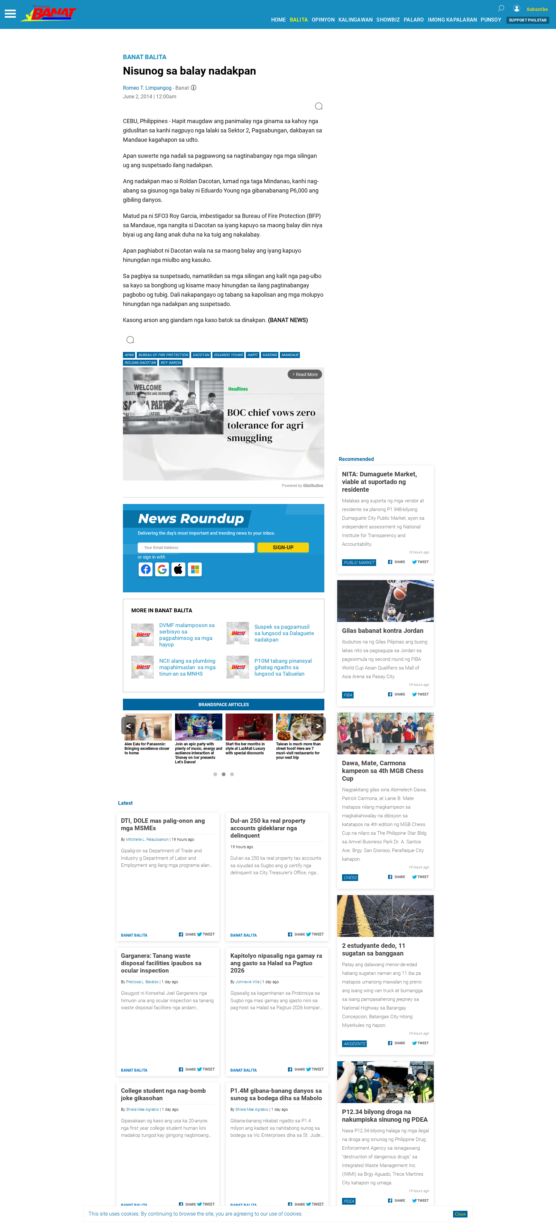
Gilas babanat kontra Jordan (382, 630)
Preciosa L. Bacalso (142, 982)
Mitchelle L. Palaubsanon (147, 839)
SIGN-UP (283, 547)
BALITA (299, 20)
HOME (278, 20)
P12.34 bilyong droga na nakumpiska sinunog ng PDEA (385, 1115)
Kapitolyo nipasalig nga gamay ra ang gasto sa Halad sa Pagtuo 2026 (276, 963)
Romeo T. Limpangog (147, 88)
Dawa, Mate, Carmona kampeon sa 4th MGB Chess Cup (382, 770)
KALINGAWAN (355, 20)
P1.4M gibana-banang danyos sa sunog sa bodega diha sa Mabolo (276, 1094)
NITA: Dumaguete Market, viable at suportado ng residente (379, 481)
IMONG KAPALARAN (452, 20)
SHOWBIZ (388, 20)
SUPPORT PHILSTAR (528, 20)
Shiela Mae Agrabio (142, 1109)
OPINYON (323, 20)
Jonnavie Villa (247, 982)
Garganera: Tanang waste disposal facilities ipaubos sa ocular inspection (161, 963)
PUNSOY (491, 20)
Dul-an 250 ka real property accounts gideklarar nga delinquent (268, 828)
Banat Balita (144, 57)
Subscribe (537, 9)
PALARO (414, 20)
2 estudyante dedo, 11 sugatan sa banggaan (373, 949)
